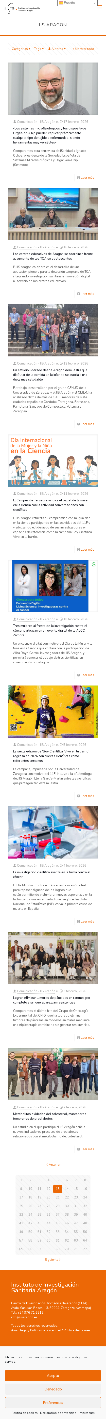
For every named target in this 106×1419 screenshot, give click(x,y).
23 (76, 1197)
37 (58, 1214)
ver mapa (83, 1308)
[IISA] (20, 7)
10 (30, 1189)
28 (49, 1206)
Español (69, 3)
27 (39, 1206)
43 (39, 1223)
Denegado (53, 1389)
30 (67, 1206)
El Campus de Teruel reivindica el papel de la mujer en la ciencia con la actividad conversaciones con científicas (51, 505)
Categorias (20, 49)
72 (85, 1249)
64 (85, 1240)
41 (21, 1223)
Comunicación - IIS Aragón (36, 122)
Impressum (87, 1413)
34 (30, 1214)
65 (21, 1249)
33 (21, 1214)
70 (67, 1249)
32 (85, 1206)
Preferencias (53, 1402)
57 (21, 1240)
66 (30, 1249)
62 (67, 1240)
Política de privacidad (45, 1330)
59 (39, 1240)
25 (21, 1206)
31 (76, 1206)
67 (39, 1249)
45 (58, 1223)
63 (76, 1240)
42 (30, 1223)
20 (49, 1197)
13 (58, 1189)
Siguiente (51, 1260)
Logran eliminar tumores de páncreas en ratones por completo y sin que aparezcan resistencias (51, 1000)
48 (85, 1223)
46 (67, 1223)
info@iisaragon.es (24, 1317)
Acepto (53, 1375)
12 (49, 1189)
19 (39, 1197)
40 (85, 1214)
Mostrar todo (84, 49)
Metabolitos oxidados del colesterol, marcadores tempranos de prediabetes (49, 1116)
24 (85, 1197)
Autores (57, 49)
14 (67, 1189)
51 (39, 1232)
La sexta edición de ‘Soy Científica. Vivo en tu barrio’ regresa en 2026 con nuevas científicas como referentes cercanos (51, 756)
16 (85, 1189)
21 (58, 1197)
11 (39, 1189)
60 (49, 1240)
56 (85, 1232)
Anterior (55, 1165)
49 (21, 1232)
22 (67, 1197)
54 (67, 1232)
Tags (37, 49)
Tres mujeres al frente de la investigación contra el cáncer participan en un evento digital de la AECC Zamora (50, 631)
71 (76, 1249)
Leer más (87, 177)
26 (30, 1206)
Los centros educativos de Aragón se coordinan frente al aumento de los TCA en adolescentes (53, 256)
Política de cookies (25, 1413)
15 (76, 1189)
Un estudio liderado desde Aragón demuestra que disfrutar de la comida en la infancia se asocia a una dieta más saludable (50, 375)
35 (39, 1214)
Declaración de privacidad (58, 1413)
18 (30, 1197)
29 (58, 1206)
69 (58, 1249)
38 (67, 1214)
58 (30, 1240)
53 (58, 1232)
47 (76, 1223)
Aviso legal (19, 1330)
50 (30, 1232)
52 (49, 1232)
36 (49, 1214)
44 (49, 1223)
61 (58, 1240)
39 (76, 1214)
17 (21, 1197)
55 (76, 1232)
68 (49, 1249)
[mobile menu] (99, 7)
